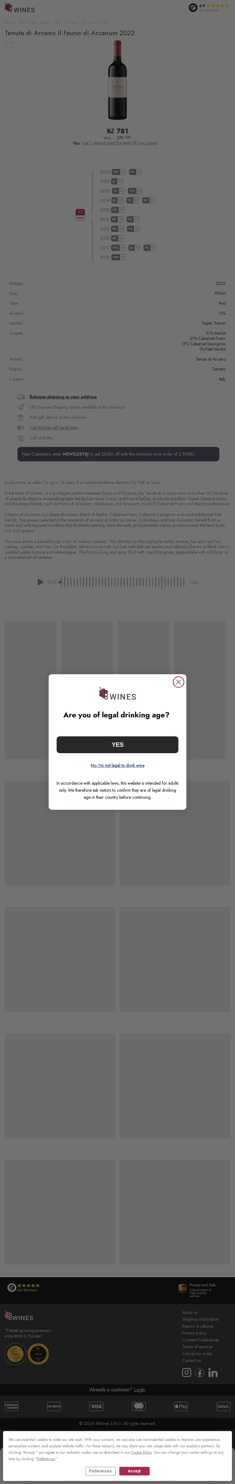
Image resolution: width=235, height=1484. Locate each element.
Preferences (100, 1471)
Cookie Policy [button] (141, 1452)
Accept (134, 1471)
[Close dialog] (178, 682)
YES (118, 744)
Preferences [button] (46, 1459)
